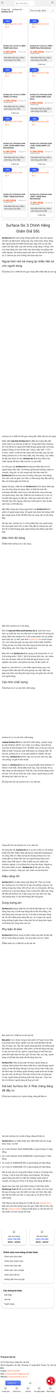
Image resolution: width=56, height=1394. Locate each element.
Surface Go (17, 9)
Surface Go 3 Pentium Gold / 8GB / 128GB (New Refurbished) (41, 196)
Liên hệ (28, 1391)
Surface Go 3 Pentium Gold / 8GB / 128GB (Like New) (14, 195)
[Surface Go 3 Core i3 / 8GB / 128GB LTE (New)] (14, 80)
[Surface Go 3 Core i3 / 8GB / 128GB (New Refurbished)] (41, 31)
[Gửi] (32, 3)
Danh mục (17, 1391)
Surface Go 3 (45, 1203)
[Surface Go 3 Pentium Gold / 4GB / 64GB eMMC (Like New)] (41, 80)
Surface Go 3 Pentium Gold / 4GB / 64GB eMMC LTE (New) (41, 145)
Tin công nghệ (39, 1391)
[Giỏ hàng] (53, 4)
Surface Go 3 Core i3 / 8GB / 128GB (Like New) (14, 47)
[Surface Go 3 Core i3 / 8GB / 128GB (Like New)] (14, 31)
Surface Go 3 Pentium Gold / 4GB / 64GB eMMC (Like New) (41, 96)
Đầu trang (50, 1391)
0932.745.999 (14, 1239)
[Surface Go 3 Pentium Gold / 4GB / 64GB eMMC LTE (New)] (41, 129)
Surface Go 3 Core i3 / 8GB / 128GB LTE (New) (14, 95)
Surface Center (14, 1209)
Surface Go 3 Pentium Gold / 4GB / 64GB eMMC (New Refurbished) (14, 145)
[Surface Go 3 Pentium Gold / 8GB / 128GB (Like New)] (14, 180)
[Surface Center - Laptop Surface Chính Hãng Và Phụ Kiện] (7, 3)
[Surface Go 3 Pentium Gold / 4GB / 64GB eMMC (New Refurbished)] (14, 129)
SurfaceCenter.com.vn (17, 1377)
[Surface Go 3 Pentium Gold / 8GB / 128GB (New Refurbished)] (41, 180)
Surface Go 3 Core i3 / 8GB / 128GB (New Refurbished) (41, 47)
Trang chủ (5, 1391)
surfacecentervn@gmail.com (17, 1374)
